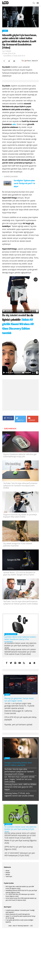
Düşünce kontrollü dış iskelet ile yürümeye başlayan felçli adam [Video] (20, 516)
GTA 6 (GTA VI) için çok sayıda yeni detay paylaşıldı (20, 718)
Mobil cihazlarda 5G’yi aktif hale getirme (18, 914)
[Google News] (29, 60)
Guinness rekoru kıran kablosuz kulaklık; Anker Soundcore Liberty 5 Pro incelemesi (20, 639)
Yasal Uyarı (9, 876)
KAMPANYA (8, 824)
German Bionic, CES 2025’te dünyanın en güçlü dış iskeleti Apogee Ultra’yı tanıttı (19, 574)
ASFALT (7, 694)
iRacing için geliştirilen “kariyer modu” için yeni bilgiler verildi (19, 700)
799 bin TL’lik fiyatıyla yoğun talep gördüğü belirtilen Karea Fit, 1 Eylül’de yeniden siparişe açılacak (19, 706)
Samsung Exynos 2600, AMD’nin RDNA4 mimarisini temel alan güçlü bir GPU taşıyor (20, 787)
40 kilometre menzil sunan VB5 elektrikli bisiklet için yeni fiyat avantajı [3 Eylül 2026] (20, 645)
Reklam (8, 872)
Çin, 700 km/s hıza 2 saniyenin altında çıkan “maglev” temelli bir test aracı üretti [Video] (19, 779)
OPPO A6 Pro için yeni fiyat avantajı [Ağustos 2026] (18, 848)
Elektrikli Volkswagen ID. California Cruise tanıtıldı (18, 712)
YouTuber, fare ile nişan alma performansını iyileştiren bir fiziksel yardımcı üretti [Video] (20, 603)
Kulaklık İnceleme (11, 634)
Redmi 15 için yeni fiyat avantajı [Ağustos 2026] (20, 842)
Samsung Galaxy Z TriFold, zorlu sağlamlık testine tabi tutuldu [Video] (19, 795)
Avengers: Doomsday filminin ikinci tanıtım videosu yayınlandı (18, 764)
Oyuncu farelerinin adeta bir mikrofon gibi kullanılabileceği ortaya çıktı (20, 456)
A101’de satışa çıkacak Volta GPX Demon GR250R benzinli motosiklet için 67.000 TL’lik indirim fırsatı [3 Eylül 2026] (20, 652)
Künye (7, 870)
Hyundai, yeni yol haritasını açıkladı (18, 725)
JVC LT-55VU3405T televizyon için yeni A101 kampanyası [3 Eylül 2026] (19, 854)
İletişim (8, 874)
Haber (5, 31)
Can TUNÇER (6, 51)
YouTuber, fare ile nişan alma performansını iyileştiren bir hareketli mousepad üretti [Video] (20, 486)
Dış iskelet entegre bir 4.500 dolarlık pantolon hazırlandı (17, 545)
